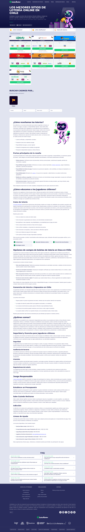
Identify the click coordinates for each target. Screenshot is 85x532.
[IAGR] (16, 523)
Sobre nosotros (26, 490)
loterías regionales (56, 164)
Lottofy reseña (20, 50)
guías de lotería (18, 204)
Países (52, 1)
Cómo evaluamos (26, 494)
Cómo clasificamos (26, 496)
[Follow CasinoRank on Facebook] (60, 512)
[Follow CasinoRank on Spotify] (71, 512)
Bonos (42, 490)
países (34, 173)
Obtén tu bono (20, 48)
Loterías (29, 1)
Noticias (74, 1)
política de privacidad (42, 496)
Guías (67, 1)
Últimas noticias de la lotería (58, 490)
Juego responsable (17, 379)
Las (14, 204)
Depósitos (47, 1)
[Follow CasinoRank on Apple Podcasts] (74, 512)
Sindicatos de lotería (60, 1)
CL (10, 512)
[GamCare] (31, 523)
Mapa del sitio (26, 498)
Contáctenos (26, 492)
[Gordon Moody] (41, 523)
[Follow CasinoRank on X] (66, 512)
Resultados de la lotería (38, 1)
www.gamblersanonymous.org (39, 434)
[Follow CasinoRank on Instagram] (63, 512)
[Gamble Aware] (56, 523)
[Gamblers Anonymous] (22, 523)
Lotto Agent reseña (42, 50)
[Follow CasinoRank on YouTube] (69, 512)
